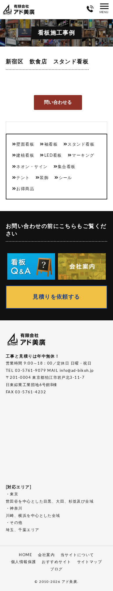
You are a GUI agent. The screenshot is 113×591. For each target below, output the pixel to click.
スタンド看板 (81, 144)
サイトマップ (89, 562)
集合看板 (67, 167)
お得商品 (25, 189)
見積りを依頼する (56, 297)
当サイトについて (77, 555)
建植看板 (25, 155)
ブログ (56, 569)
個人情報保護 (23, 562)
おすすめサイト (56, 562)
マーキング (83, 155)
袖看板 (51, 144)
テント (23, 178)
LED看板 (53, 155)
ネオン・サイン (32, 167)
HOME (25, 555)
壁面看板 (25, 144)
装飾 (44, 178)
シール (65, 178)
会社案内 (46, 555)
